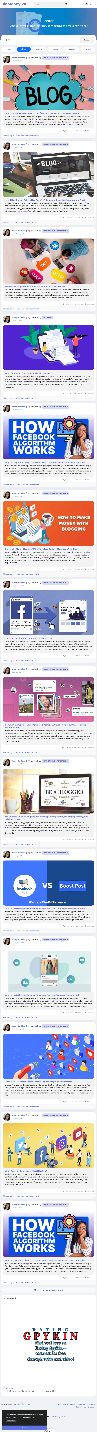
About (59, 1404)
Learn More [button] (11, 1421)
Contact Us (81, 1407)
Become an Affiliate (87, 1404)
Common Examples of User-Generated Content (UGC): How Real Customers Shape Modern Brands (45, 726)
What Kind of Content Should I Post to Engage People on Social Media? (39, 1082)
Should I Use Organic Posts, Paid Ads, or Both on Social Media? (35, 286)
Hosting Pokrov (59, 1416)
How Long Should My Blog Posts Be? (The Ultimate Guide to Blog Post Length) (42, 113)
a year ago (15, 61)
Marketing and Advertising (55, 58)
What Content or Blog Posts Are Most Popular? (27, 373)
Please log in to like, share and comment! (21, 135)
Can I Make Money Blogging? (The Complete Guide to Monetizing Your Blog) (41, 549)
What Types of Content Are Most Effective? (26, 1171)
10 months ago (17, 234)
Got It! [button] (24, 1428)
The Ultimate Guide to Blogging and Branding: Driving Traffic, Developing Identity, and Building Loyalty (46, 818)
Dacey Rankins (18, 57)
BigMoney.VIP (14, 4)
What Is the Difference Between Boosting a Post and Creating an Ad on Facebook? (45, 908)
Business (47, 317)
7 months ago (16, 585)
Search (87, 40)
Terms (66, 1404)
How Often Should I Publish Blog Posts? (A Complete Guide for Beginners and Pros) (45, 200)
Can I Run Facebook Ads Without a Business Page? (29, 638)
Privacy (73, 1404)
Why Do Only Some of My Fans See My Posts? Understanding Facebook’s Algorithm (45, 462)
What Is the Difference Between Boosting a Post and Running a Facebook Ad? (42, 995)
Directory (92, 1407)
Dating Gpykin (10, 1388)
